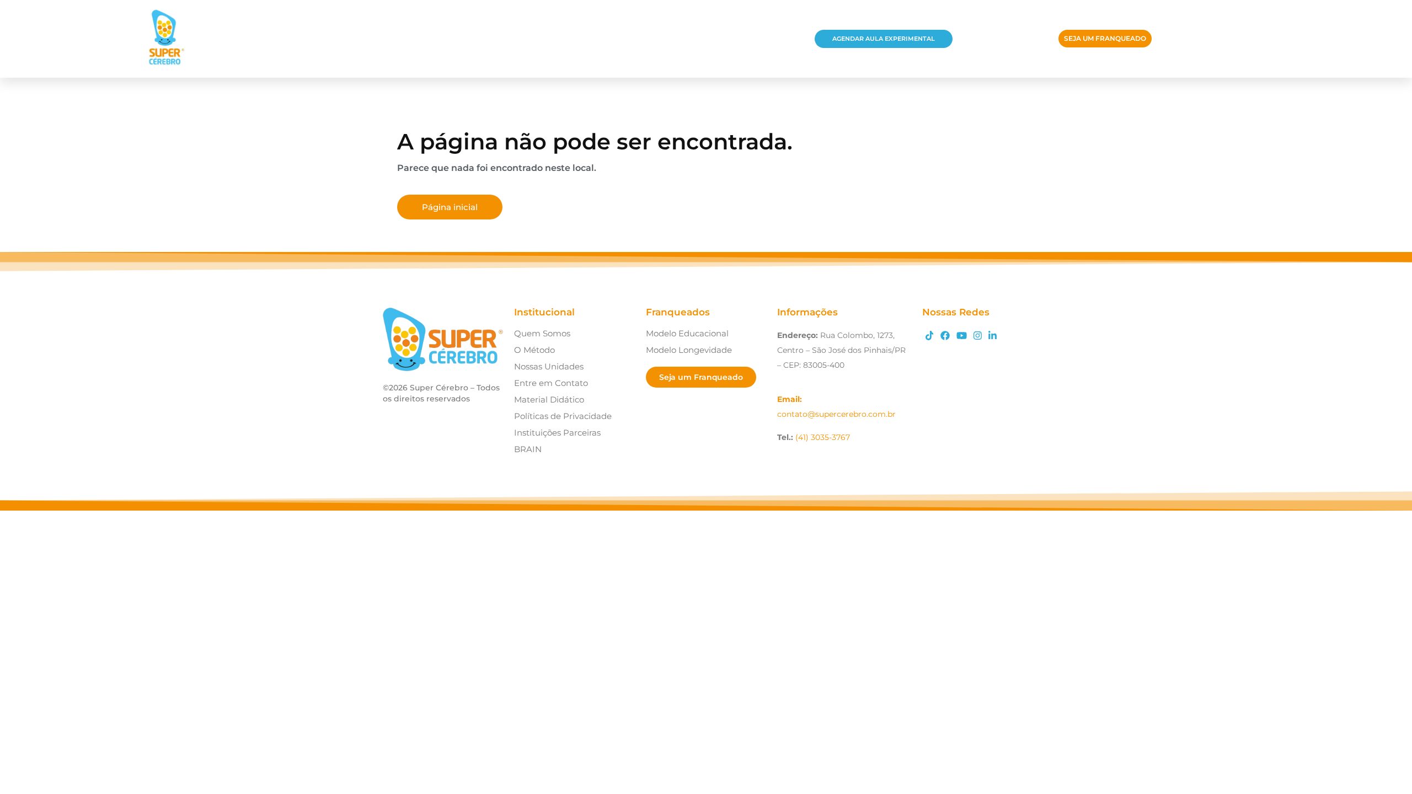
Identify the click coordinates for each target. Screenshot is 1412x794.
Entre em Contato (551, 383)
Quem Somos (542, 333)
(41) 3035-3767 (822, 437)
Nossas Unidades (549, 366)
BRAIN (528, 449)
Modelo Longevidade (689, 350)
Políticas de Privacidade (563, 416)
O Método (534, 350)
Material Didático (549, 399)
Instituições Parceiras (557, 432)
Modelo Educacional (687, 333)
